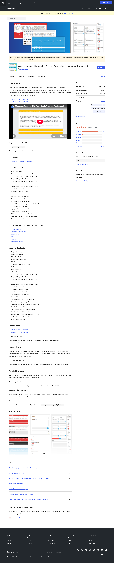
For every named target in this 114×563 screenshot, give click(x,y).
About (8, 535)
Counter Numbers (16, 229)
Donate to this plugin (82, 181)
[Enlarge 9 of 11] (69, 417)
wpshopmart (24, 69)
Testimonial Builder (17, 241)
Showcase (30, 535)
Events (70, 538)
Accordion (93, 104)
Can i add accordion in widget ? (18, 489)
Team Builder (15, 234)
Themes (29, 538)
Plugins (29, 540)
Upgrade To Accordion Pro (19, 101)
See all (103, 146)
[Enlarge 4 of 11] (26, 449)
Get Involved (71, 535)
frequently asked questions (98, 108)
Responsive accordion (99, 111)
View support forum (82, 164)
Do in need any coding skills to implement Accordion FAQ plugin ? (29, 478)
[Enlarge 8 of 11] (48, 438)
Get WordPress (106, 3)
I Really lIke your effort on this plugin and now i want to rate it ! (28, 499)
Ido (23, 552)
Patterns (29, 543)
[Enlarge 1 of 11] (26, 417)
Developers (51, 540)
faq (104, 104)
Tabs (12, 237)
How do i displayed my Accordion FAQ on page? (23, 468)
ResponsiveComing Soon (18, 232)
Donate (71, 540)
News (8, 538)
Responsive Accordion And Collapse (22, 161)
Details (12, 76)
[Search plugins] (24, 18)
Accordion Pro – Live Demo (19, 99)
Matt (90, 538)
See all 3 (103, 101)
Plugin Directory (11, 8)
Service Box (15, 239)
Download (101, 67)
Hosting (9, 540)
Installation (31, 76)
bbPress (92, 540)
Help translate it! (68, 13)
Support (103, 76)
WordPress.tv (52, 543)
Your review (80, 146)
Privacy (9, 543)
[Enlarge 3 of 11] (26, 438)
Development (42, 76)
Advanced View (81, 116)
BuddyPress (93, 543)
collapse (100, 104)
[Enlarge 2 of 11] (26, 428)
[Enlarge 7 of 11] (48, 417)
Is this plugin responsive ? (16, 483)
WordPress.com (94, 535)
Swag (70, 543)
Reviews (21, 76)
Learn (49, 535)
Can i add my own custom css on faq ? (21, 494)
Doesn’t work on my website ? (18, 473)
